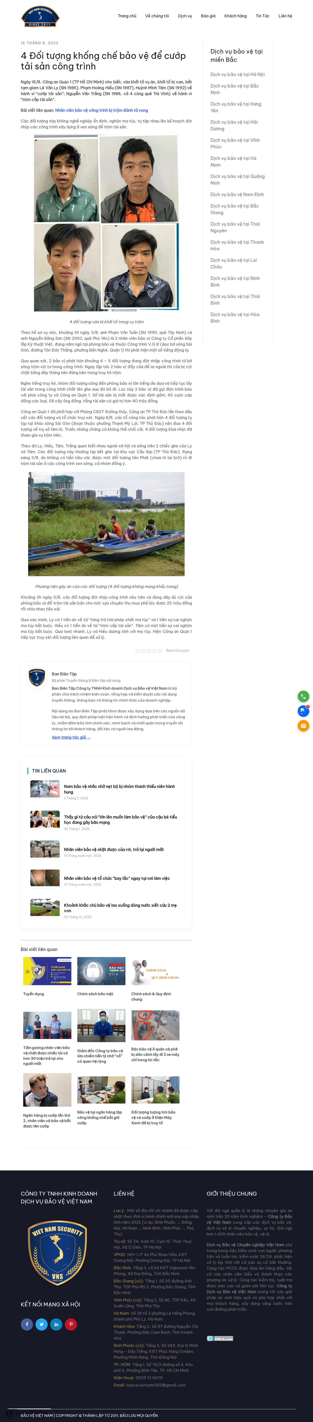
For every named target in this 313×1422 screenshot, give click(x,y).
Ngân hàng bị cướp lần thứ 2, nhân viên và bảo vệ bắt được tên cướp (47, 1120)
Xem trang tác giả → (71, 737)
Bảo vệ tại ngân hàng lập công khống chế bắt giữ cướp (99, 1117)
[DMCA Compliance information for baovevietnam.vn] (220, 1338)
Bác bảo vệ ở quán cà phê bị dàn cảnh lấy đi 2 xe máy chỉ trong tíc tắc (155, 1054)
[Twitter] (41, 1324)
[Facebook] (27, 1324)
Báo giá (208, 15)
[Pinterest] (71, 1324)
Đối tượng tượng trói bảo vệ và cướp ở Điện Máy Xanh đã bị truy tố (153, 1117)
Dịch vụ (185, 15)
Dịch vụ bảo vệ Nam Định (237, 194)
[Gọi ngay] (303, 696)
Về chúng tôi (157, 15)
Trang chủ (127, 15)
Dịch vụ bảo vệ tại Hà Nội (238, 74)
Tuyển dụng (33, 994)
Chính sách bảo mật (95, 994)
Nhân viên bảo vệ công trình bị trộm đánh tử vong (101, 110)
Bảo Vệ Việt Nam (37, 1415)
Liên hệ (285, 15)
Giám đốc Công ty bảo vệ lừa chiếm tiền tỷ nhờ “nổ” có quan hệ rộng (100, 1056)
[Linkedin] (56, 1324)
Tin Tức (262, 15)
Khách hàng (235, 15)
